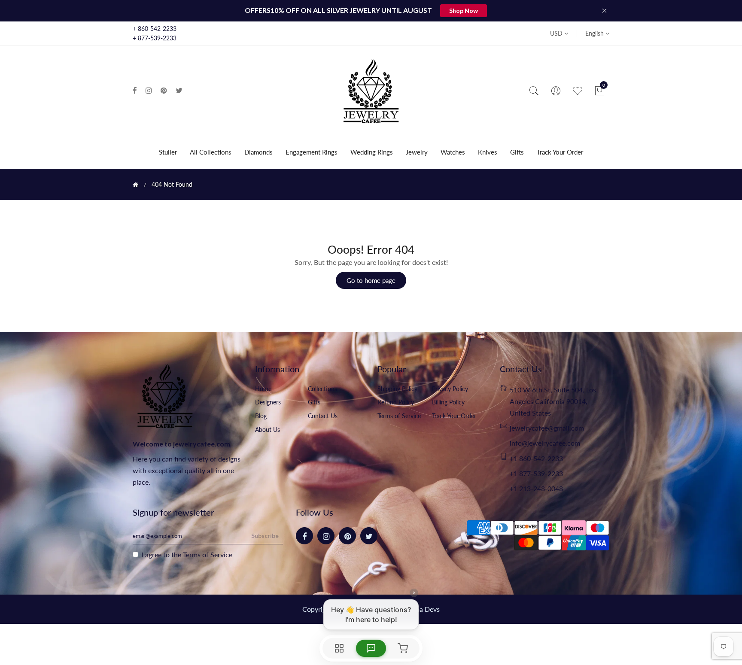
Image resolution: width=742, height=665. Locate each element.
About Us (267, 429)
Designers (268, 402)
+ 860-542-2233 (154, 28)
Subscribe (265, 535)
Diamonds (258, 152)
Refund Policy (395, 402)
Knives (487, 152)
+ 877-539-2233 (154, 38)
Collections (322, 388)
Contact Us (323, 415)
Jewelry (417, 152)
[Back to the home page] (135, 185)
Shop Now (463, 10)
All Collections (210, 152)
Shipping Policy (397, 388)
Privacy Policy (450, 388)
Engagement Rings (312, 152)
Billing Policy (448, 402)
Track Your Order (560, 152)
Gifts (517, 152)
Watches (453, 152)
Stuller (168, 152)
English (595, 33)
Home (263, 388)
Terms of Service (399, 415)
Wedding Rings (371, 152)
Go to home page (371, 280)
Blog (261, 415)
